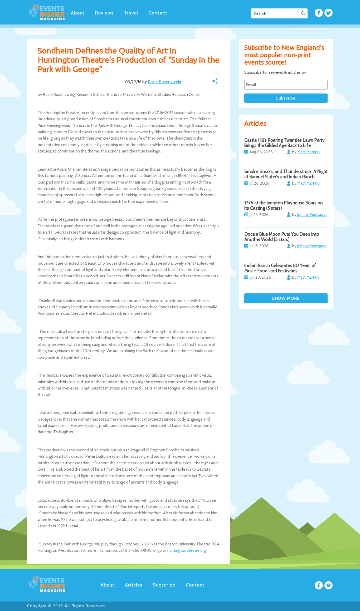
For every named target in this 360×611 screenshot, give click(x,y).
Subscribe (164, 585)
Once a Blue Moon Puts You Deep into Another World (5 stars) (281, 236)
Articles (133, 585)
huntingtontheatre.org (186, 550)
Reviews (104, 13)
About (78, 13)
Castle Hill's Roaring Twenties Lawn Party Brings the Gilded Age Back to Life (284, 142)
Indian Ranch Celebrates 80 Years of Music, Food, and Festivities (280, 268)
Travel (131, 13)
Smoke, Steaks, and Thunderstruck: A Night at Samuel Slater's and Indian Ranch (286, 174)
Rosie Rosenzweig (164, 81)
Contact (158, 13)
